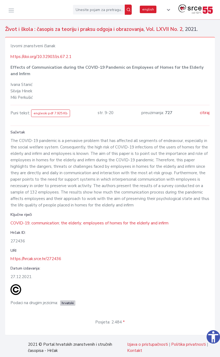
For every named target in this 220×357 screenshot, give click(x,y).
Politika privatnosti (188, 344)
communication (45, 223)
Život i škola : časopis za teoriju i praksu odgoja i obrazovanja (74, 29)
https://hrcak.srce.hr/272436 (35, 258)
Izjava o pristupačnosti (147, 344)
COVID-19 (20, 223)
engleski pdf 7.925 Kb (51, 113)
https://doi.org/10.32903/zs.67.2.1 (40, 56)
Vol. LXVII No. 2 (164, 29)
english (148, 9)
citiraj (205, 112)
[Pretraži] (128, 10)
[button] (167, 10)
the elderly (71, 223)
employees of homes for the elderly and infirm (125, 223)
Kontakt (134, 350)
